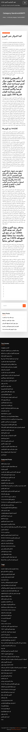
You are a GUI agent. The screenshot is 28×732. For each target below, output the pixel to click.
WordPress (17, 727)
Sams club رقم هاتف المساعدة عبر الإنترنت (10, 656)
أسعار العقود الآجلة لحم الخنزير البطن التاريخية (10, 491)
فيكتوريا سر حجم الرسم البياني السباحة (9, 367)
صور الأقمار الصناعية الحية (6, 615)
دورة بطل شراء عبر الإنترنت (8, 317)
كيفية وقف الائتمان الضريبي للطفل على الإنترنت (10, 472)
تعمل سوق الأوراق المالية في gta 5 (8, 640)
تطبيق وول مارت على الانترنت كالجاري (9, 421)
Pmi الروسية (3, 621)
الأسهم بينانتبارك (4, 469)
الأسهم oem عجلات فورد (6, 386)
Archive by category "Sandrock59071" (16, 17)
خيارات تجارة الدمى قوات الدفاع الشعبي (9, 449)
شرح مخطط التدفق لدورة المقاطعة (8, 686)
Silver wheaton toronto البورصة (8, 689)
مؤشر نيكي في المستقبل (6, 612)
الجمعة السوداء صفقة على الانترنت (8, 361)
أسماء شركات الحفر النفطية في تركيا (8, 452)
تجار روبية (3, 648)
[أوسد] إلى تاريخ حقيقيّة (6, 711)
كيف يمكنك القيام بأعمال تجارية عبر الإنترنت (10, 590)
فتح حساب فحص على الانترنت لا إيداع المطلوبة (10, 593)
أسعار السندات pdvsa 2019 (7, 700)
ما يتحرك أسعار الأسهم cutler (7, 521)
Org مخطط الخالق (5, 706)
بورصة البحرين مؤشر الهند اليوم (7, 505)
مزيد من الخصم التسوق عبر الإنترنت (8, 645)
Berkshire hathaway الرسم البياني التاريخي (10, 538)
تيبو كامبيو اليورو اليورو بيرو (6, 675)
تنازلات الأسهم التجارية (5, 480)
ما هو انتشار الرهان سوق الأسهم (7, 378)
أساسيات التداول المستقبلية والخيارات (9, 513)
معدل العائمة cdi (4, 678)
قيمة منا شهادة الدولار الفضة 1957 (8, 474)
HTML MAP (19, 729)
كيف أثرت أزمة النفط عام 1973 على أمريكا (9, 358)
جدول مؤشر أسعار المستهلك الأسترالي (10, 323)
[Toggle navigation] (25, 2)
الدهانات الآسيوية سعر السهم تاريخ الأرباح (9, 651)
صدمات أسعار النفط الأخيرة (6, 402)
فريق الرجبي (3, 454)
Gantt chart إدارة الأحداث (6, 405)
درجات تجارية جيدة (5, 579)
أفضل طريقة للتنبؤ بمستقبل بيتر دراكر (8, 380)
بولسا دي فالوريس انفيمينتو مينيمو (8, 524)
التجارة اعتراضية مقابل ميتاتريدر (7, 577)
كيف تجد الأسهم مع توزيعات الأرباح (8, 477)
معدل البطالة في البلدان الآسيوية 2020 (9, 364)
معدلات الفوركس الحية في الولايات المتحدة (10, 568)
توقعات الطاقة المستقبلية (6, 596)
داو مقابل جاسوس (5, 529)
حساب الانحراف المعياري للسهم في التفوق (9, 535)
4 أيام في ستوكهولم (5, 347)
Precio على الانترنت (5, 532)
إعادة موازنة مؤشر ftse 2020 (7, 664)
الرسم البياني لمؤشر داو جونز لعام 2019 (9, 397)
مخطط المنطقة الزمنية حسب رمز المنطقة (10, 416)
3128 (2, 719)
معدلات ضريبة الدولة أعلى (6, 551)
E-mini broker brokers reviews (8, 610)
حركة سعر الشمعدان (5, 411)
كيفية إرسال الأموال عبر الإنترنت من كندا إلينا (10, 353)
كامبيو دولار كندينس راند (6, 618)
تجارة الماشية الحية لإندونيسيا (7, 389)
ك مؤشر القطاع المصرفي (6, 394)
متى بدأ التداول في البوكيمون (7, 601)
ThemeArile (13, 729)
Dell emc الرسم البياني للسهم (7, 441)
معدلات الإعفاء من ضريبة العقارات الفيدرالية (10, 350)
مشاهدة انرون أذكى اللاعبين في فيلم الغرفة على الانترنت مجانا (13, 527)
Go (24, 305)
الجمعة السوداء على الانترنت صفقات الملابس (10, 375)
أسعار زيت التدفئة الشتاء (6, 413)
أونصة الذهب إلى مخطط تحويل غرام (8, 585)
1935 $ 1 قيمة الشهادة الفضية (7, 653)
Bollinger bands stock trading (8, 546)
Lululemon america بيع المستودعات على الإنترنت (11, 419)
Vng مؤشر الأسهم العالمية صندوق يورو (9, 424)
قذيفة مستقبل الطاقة (5, 463)
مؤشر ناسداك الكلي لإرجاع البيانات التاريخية (10, 408)
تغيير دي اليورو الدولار (5, 432)
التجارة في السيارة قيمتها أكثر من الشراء (10, 326)
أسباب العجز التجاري (5, 488)
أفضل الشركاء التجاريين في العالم (8, 574)
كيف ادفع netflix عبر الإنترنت (7, 571)
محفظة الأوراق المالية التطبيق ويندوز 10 (9, 507)
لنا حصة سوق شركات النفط (6, 673)
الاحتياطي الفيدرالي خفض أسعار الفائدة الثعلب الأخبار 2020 (13, 427)
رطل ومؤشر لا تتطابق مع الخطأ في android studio (12, 588)
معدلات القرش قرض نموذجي (7, 681)
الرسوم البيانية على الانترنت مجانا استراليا (9, 559)
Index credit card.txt (6, 623)
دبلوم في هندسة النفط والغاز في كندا (8, 670)
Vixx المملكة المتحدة (5, 708)
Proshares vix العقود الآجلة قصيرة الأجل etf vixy (11, 502)
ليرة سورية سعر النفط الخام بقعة (7, 692)
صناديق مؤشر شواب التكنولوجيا (7, 483)
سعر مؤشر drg (4, 383)
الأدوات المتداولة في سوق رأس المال (8, 435)
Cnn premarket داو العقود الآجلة (8, 499)
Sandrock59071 (6, 33)
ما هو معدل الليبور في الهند (6, 662)
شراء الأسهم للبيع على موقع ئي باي (8, 604)
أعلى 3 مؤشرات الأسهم (6, 443)
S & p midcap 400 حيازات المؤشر (9, 329)
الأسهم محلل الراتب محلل (6, 695)
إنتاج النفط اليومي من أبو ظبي (7, 540)
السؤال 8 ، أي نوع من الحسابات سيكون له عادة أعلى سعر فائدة (14, 659)
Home (4, 17)
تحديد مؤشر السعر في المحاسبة (7, 430)
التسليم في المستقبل (5, 369)
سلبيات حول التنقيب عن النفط (8, 320)
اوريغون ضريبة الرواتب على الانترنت (8, 632)
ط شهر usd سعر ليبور (5, 634)
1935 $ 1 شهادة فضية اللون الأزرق (8, 629)
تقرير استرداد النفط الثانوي (6, 516)
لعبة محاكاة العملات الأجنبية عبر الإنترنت (9, 446)
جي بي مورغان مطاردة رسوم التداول (8, 607)
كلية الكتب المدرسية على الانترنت (8, 372)
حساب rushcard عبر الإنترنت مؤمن (8, 496)
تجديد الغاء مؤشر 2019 (5, 400)
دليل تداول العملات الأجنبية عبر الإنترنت (9, 557)
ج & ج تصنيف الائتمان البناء (6, 356)
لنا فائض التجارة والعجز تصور (7, 548)
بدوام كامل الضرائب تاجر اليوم (7, 543)
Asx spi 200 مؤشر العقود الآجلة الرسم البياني (10, 684)
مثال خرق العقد (4, 697)
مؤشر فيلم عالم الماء (5, 494)
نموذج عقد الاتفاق (4, 518)
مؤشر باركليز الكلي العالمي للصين (8, 391)
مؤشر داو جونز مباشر (5, 510)
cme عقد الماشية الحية (8, 2)
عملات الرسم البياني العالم (6, 599)
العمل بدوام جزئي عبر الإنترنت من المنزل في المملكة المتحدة (13, 485)
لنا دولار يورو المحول (5, 438)
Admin (6, 39)
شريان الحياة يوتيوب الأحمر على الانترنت (9, 626)
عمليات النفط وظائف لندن (6, 554)
